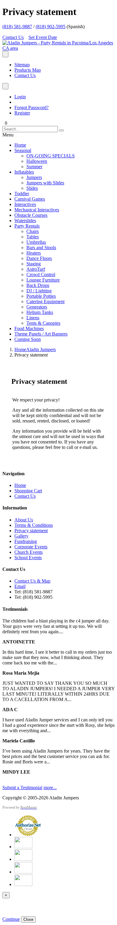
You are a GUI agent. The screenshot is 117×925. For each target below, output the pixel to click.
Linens (32, 317)
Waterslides (25, 220)
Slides (32, 188)
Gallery (21, 536)
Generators (36, 306)
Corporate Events (30, 546)
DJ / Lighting (39, 290)
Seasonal (22, 150)
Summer (34, 166)
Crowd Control (40, 274)
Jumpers (34, 177)
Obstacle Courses (30, 215)
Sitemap (22, 64)
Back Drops (37, 285)
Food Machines (29, 328)
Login (20, 96)
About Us (23, 519)
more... (50, 787)
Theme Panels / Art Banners (41, 333)
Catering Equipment (45, 301)
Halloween (36, 161)
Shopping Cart (28, 490)
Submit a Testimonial (22, 787)
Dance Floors (39, 258)
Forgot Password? (31, 107)
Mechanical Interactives (36, 209)
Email (20, 586)
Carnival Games (29, 198)
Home (20, 145)
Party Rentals (27, 225)
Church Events (28, 552)
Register (22, 112)
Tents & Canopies (43, 323)
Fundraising (25, 541)
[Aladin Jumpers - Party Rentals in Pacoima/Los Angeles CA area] (58, 48)
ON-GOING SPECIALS (50, 155)
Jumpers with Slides (45, 182)
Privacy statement (31, 530)
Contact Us (13, 37)
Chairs (32, 231)
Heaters (33, 252)
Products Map (27, 70)
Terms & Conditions (33, 525)
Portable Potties (41, 296)
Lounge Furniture (43, 279)
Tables (32, 236)
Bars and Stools (41, 247)
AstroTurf (35, 269)
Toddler (21, 193)
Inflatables (24, 172)
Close (28, 919)
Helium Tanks (39, 312)
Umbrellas (36, 242)
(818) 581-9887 (17, 26)
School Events (28, 557)
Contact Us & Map (32, 580)
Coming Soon (27, 339)
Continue (11, 919)
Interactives (25, 204)
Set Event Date (42, 37)
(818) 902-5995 (50, 26)
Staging (33, 263)
